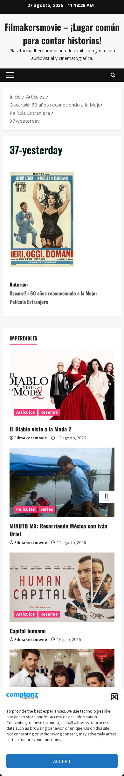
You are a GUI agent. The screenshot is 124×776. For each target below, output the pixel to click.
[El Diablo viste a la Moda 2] (62, 385)
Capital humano (28, 631)
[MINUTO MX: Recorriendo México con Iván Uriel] (62, 482)
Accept (62, 761)
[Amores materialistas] (62, 684)
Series (46, 509)
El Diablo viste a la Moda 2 (40, 429)
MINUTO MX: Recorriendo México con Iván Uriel (58, 530)
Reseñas (49, 412)
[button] (114, 697)
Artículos (25, 412)
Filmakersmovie (30, 438)
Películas (25, 509)
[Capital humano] (62, 587)
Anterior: (53, 293)
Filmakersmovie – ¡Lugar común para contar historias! (62, 33)
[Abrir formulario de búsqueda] (113, 75)
